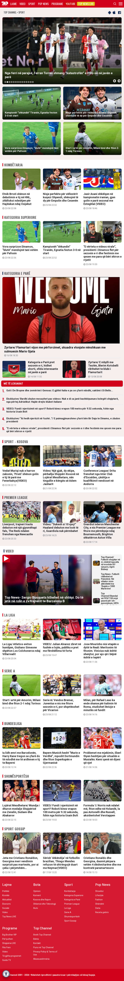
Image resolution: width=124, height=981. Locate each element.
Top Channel (42, 928)
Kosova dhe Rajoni (42, 899)
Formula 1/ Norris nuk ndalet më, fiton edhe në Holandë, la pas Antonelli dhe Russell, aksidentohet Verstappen (101, 812)
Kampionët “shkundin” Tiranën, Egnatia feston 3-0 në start (62, 252)
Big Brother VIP (9, 934)
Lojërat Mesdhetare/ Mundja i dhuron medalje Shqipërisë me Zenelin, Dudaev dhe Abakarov (21, 812)
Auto (35, 908)
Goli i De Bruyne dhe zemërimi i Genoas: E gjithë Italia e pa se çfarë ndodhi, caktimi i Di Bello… (59, 390)
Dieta (97, 908)
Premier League (16, 497)
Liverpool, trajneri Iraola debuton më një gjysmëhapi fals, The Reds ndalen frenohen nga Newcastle (19, 531)
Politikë (5, 891)
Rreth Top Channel (42, 934)
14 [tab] (33, 82)
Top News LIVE (86, 4)
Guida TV (6, 960)
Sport (31, 4)
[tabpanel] (62, 50)
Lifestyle (99, 895)
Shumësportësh (16, 776)
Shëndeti (99, 904)
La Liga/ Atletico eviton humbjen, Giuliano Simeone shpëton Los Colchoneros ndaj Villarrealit (21, 651)
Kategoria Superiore (20, 217)
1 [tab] (5, 82)
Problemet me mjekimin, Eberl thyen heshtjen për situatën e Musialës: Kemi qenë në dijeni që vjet (102, 759)
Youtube (70, 4)
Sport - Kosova (16, 441)
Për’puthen (7, 939)
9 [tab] (22, 82)
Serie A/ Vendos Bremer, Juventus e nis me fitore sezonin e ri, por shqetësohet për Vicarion (61, 707)
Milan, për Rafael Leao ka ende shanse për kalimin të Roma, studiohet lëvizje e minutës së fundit (100, 707)
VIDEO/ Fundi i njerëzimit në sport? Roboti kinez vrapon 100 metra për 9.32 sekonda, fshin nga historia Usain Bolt (60, 410)
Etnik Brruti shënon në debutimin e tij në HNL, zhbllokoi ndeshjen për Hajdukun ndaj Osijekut (16, 201)
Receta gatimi (102, 912)
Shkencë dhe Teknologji (44, 904)
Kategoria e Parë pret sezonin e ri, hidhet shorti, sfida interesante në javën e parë (43, 369)
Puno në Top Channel (43, 947)
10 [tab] (24, 82)
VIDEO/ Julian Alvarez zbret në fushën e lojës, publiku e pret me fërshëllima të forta (62, 649)
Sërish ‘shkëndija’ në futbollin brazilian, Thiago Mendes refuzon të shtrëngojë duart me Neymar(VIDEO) (61, 865)
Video (22, 4)
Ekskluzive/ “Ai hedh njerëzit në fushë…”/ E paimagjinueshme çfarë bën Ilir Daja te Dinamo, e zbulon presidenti (63, 420)
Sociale (5, 908)
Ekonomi (6, 904)
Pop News (43, 4)
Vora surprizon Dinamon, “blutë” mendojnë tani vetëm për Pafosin (20, 252)
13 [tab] (30, 82)
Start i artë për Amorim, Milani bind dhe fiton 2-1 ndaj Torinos (21, 703)
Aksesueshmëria (41, 959)
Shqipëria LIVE (9, 943)
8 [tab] (20, 82)
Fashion (99, 899)
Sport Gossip (14, 828)
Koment (37, 895)
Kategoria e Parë (17, 273)
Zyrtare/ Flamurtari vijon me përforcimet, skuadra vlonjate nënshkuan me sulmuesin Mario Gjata (55, 351)
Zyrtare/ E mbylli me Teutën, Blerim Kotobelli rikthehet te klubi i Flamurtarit (103, 369)
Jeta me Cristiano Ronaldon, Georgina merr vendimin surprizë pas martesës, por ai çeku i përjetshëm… (20, 865)
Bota (36, 885)
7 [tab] (18, 82)
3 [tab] (9, 82)
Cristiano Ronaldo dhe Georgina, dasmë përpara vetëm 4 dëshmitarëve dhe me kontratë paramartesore (102, 865)
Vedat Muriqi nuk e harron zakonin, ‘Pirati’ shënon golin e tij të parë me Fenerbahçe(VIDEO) (20, 477)
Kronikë (5, 895)
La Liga (9, 615)
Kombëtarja (13, 164)
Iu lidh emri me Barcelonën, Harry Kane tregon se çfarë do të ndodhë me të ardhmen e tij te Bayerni (21, 759)
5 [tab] (14, 82)
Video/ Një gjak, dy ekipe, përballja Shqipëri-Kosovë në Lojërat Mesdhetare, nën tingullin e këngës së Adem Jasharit (61, 479)
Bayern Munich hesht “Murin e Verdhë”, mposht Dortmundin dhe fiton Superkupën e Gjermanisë (61, 759)
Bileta (36, 939)
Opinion (37, 891)
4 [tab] (11, 82)
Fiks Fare (6, 947)
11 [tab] (26, 82)
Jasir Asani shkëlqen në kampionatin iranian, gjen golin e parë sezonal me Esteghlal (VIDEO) (99, 201)
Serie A (9, 670)
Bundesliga (13, 723)
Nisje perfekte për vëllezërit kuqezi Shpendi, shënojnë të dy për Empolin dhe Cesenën (60, 199)
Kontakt (37, 943)
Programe (57, 4)
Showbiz (99, 891)
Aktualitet (7, 899)
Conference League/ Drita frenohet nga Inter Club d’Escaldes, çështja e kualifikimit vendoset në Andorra (99, 479)
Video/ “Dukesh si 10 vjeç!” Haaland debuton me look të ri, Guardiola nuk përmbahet (60, 530)
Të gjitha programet (11, 956)
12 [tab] (28, 82)
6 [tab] (16, 82)
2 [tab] (7, 82)
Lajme (13, 4)
